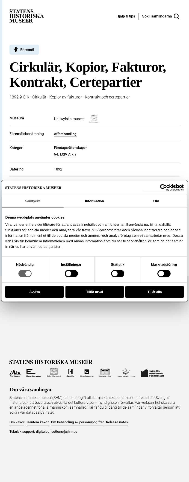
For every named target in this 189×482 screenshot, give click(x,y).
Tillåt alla (155, 292)
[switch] (71, 273)
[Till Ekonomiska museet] (34, 372)
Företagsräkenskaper (70, 148)
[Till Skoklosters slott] (105, 372)
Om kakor (16, 422)
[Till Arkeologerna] (15, 372)
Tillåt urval (94, 292)
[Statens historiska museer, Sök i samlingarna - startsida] (26, 15)
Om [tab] (156, 201)
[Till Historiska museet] (70, 372)
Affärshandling (65, 134)
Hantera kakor (38, 422)
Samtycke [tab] (33, 201)
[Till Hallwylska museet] (54, 372)
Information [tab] (94, 201)
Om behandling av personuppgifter (77, 422)
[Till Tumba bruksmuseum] (126, 372)
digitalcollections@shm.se (56, 432)
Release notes (117, 422)
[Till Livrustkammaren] (86, 372)
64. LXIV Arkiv (65, 154)
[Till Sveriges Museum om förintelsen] (152, 372)
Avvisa (34, 292)
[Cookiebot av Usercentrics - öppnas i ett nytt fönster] (163, 187)
